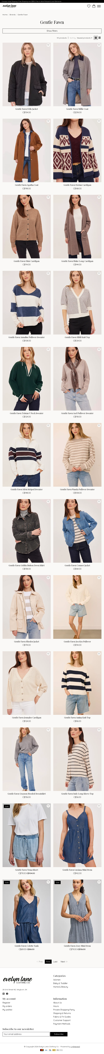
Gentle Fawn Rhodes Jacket (26, 641)
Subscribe (58, 1034)
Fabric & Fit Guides (62, 1016)
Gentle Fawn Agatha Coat (26, 185)
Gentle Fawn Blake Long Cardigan (77, 261)
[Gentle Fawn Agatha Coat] (27, 150)
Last (55, 961)
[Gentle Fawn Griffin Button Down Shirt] (27, 531)
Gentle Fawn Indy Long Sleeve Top (77, 793)
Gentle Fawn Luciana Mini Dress (77, 869)
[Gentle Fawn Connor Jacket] (77, 531)
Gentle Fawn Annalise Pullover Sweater (26, 337)
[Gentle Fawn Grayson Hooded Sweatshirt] (27, 759)
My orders (7, 1006)
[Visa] (46, 1050)
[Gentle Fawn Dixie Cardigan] (27, 226)
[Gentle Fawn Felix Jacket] (27, 74)
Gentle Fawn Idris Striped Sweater (27, 489)
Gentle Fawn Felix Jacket (26, 109)
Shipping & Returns (62, 1013)
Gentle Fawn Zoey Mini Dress (77, 946)
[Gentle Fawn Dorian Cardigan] (77, 150)
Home (5, 15)
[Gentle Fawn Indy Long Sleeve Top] (77, 759)
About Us (57, 1002)
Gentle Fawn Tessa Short (26, 869)
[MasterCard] (42, 1050)
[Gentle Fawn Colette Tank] (27, 911)
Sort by (73, 38)
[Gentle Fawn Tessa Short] (27, 835)
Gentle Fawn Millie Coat (77, 109)
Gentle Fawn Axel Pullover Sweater (77, 413)
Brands (12, 15)
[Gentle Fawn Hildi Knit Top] (77, 302)
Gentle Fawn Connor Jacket (77, 565)
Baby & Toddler (60, 983)
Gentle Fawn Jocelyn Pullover (77, 641)
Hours (56, 1006)
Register (6, 1002)
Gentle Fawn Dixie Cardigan (26, 261)
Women (56, 979)
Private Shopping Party (64, 1009)
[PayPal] (54, 1050)
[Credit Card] (50, 1050)
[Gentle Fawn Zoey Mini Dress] (77, 911)
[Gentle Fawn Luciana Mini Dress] (77, 835)
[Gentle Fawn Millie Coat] (77, 74)
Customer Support (62, 1020)
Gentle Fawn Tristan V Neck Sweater (26, 413)
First (48, 961)
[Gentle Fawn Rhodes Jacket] (27, 607)
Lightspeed (75, 1047)
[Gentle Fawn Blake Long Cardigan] (77, 226)
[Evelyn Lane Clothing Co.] (10, 6)
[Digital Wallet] (60, 1050)
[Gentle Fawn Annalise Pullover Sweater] (27, 302)
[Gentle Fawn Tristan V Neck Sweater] (27, 379)
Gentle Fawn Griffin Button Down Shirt (27, 565)
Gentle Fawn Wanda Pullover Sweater (77, 489)
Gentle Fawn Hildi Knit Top (77, 337)
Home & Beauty (60, 987)
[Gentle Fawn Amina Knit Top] (77, 683)
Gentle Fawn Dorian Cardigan (77, 185)
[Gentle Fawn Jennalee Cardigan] (27, 683)
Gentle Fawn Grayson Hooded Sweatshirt (27, 793)
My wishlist (7, 1009)
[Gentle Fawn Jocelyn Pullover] (77, 607)
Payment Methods (61, 1024)
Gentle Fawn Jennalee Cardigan (26, 717)
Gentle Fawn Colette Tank (27, 946)
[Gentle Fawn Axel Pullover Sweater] (77, 379)
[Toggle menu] (98, 6)
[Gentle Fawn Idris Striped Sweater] (27, 455)
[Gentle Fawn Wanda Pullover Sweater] (77, 455)
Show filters (52, 31)
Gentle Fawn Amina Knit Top (77, 717)
